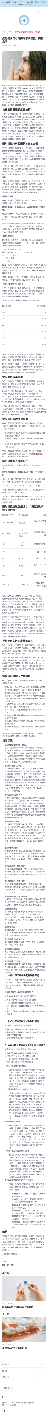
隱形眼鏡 (28, 85)
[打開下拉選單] (42, 1364)
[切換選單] (3, 11)
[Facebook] (2, 1397)
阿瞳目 (5, 1371)
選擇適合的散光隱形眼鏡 (14, 1348)
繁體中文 (7, 1388)
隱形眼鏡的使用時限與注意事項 (17, 1307)
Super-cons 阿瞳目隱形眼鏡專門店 (22, 1403)
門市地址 (5, 1364)
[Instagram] (6, 1397)
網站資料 (5, 1377)
